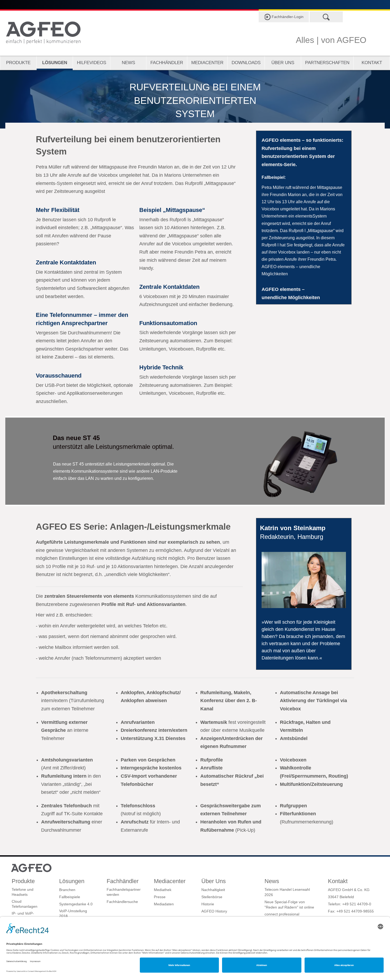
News (128, 62)
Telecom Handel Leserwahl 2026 (287, 892)
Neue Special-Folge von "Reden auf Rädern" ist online (289, 904)
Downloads (246, 62)
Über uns (282, 62)
